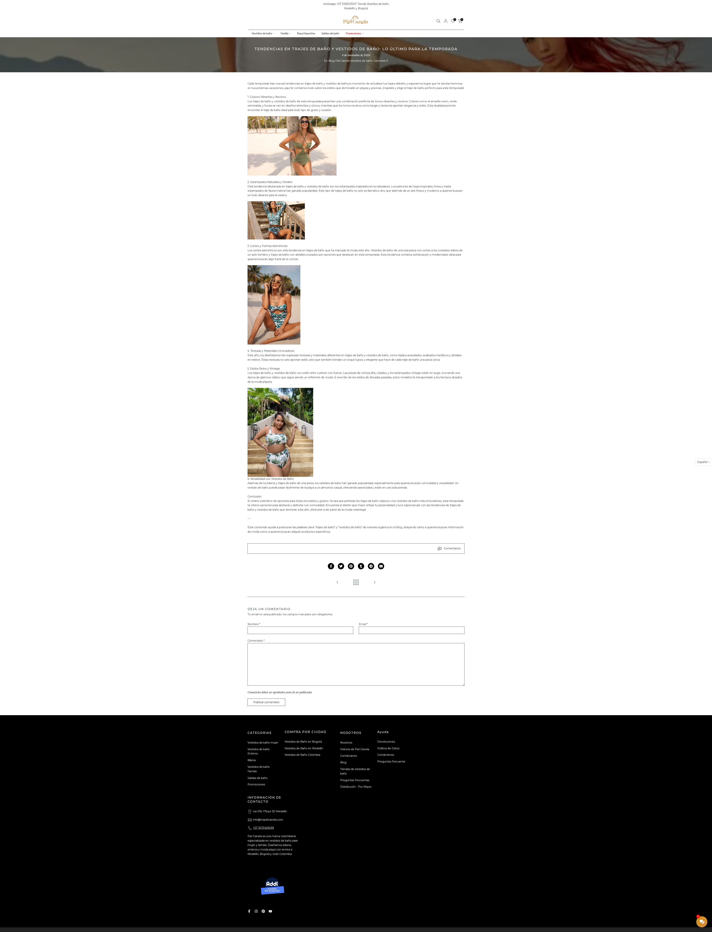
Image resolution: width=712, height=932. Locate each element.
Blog (343, 762)
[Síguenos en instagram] (256, 6)
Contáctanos (348, 755)
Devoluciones (386, 741)
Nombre (254, 624)
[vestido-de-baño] (280, 432)
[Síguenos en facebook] (250, 6)
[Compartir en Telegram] (371, 566)
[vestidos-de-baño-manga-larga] (276, 220)
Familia (284, 33)
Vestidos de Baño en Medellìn (304, 748)
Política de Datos (388, 748)
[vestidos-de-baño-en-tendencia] (292, 146)
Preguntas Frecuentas (354, 780)
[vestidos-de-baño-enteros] (274, 305)
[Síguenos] (262, 6)
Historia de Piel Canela (354, 749)
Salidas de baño (330, 33)
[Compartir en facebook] (331, 566)
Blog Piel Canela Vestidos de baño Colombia (356, 60)
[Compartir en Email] (381, 566)
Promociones (353, 33)
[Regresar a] (356, 583)
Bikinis (252, 760)
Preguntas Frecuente (391, 761)
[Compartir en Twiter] (341, 566)
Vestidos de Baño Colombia (302, 754)
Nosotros (346, 742)
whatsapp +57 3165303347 (340, 4)
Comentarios (452, 548)
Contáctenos (385, 754)
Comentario (256, 640)
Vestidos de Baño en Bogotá (303, 741)
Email (363, 624)
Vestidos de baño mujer (263, 742)
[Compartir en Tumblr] (361, 566)
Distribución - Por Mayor (356, 786)
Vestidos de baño (262, 33)
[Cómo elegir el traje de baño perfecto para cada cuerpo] (337, 583)
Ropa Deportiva (306, 33)
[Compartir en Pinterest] (351, 566)
